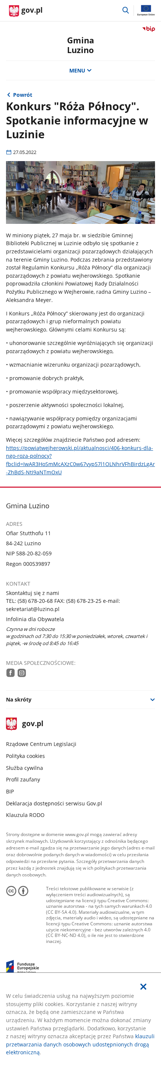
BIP (10, 791)
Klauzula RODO (25, 814)
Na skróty (18, 699)
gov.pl (32, 724)
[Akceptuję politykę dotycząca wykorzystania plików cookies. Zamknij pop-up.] (143, 987)
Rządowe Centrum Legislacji (41, 743)
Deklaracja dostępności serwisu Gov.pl (54, 803)
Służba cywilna (24, 767)
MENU (77, 70)
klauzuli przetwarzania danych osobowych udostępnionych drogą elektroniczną (80, 1044)
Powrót (22, 94)
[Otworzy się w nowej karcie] (10, 672)
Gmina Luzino (80, 45)
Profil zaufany (23, 779)
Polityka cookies (25, 755)
